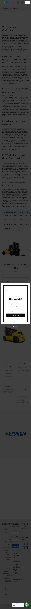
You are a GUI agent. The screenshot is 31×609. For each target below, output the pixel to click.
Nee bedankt (15, 326)
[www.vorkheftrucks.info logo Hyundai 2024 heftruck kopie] (9, 1)
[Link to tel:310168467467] (22, 2)
